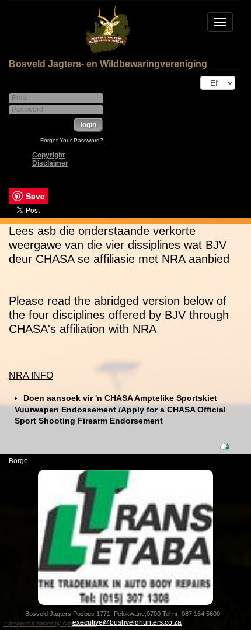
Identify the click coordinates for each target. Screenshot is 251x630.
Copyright (48, 155)
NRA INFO (31, 375)
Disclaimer (50, 163)
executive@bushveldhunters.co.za (127, 622)
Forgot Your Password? (71, 140)
